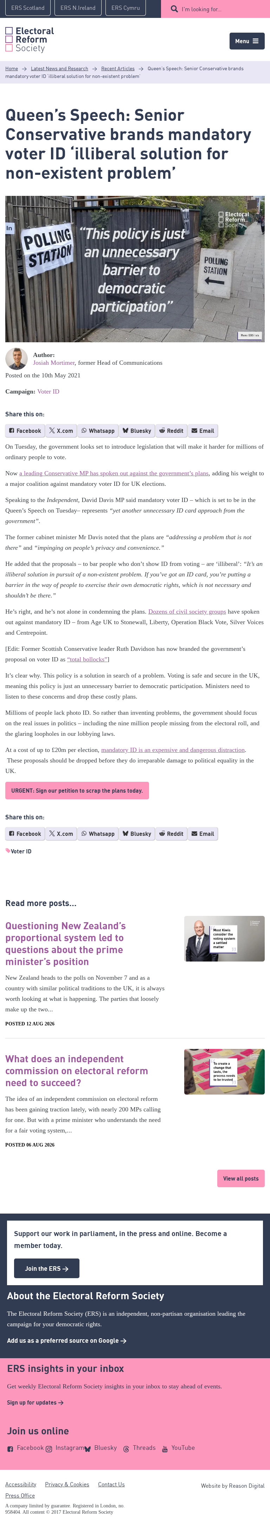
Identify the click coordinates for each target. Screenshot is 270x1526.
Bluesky (140, 430)
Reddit (175, 430)
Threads (144, 1447)
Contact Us (111, 1484)
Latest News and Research (59, 68)
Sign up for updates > (35, 1402)
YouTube (183, 1447)
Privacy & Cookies (67, 1484)
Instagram (70, 1447)
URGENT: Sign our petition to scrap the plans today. (77, 790)
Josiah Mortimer (54, 362)
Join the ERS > (47, 1268)
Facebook (28, 430)
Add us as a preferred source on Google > (67, 1340)
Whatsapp (101, 430)
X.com (64, 430)
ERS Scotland (28, 7)
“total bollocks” (87, 659)
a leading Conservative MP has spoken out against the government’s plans (113, 473)
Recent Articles (118, 68)
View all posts (241, 1178)
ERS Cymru (125, 7)
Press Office (20, 1495)
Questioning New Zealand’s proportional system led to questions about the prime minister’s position (65, 943)
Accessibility (20, 1484)
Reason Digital (247, 1485)
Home (11, 68)
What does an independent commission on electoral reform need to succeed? (76, 1070)
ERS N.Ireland (78, 7)
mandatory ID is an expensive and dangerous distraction (173, 749)
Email (206, 430)
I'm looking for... (201, 9)
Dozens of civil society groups (187, 611)
